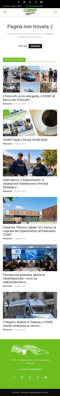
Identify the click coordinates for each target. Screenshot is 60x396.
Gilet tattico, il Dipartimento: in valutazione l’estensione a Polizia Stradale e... (25, 183)
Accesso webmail (36, 6)
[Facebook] (18, 2)
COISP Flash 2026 (10, 135)
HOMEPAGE (35, 46)
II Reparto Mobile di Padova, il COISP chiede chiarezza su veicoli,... (28, 323)
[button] (5, 12)
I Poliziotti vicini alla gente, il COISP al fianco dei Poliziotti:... (29, 98)
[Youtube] (41, 2)
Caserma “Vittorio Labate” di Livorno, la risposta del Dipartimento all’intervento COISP (29, 231)
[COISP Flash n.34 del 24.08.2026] (30, 123)
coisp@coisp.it (35, 369)
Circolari (7, 270)
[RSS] (30, 2)
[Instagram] (24, 2)
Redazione (7, 104)
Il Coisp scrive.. (9, 175)
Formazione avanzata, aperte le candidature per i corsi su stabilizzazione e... (24, 278)
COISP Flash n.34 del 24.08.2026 (25, 140)
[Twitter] (35, 2)
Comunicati (8, 91)
